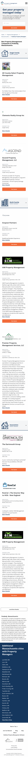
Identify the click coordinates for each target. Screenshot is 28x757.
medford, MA (5, 710)
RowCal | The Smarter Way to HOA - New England (13, 494)
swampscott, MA (6, 669)
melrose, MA (5, 681)
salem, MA (5, 664)
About (15, 732)
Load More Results (14, 609)
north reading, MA (7, 686)
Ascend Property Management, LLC (9, 159)
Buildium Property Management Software (14, 735)
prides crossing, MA (7, 689)
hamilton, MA (6, 701)
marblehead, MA (6, 674)
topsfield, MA (6, 691)
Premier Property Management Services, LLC (13, 344)
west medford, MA (7, 715)
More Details (6, 94)
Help (22, 730)
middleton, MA (6, 667)
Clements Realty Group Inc (13, 115)
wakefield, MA (6, 672)
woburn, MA (5, 705)
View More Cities (7, 720)
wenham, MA (6, 677)
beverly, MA (5, 679)
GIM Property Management (13, 267)
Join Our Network (7, 730)
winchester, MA (6, 713)
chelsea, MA (5, 708)
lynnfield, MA (6, 660)
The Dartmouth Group (11, 444)
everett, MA (5, 703)
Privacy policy (14, 745)
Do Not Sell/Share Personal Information (14, 749)
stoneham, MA (6, 684)
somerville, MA (6, 717)
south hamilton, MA (7, 693)
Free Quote (14, 99)
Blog (16, 730)
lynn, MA (4, 662)
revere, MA (5, 696)
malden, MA (5, 698)
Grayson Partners (9, 223)
